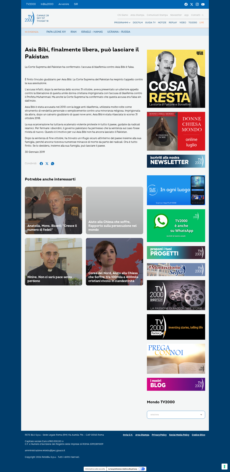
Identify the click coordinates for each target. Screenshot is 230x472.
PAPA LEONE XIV (56, 31)
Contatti (195, 15)
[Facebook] (186, 4)
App (186, 15)
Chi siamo (123, 15)
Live (201, 22)
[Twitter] (191, 4)
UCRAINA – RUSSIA (118, 31)
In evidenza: (32, 32)
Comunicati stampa (157, 15)
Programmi (121, 22)
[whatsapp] (52, 163)
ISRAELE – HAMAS (92, 31)
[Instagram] (197, 4)
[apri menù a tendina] (129, 22)
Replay (173, 22)
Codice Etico (198, 435)
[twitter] (47, 163)
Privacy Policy (159, 435)
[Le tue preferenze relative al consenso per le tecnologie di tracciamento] (224, 467)
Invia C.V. (128, 435)
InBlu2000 (47, 4)
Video (182, 22)
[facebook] (41, 163)
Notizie (162, 22)
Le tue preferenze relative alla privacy (122, 469)
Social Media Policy (179, 435)
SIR (76, 4)
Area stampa (137, 15)
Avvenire (64, 4)
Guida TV (150, 22)
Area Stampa (142, 435)
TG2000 (193, 22)
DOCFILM (138, 22)
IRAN (74, 31)
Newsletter (176, 15)
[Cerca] (202, 15)
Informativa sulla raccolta (95, 469)
